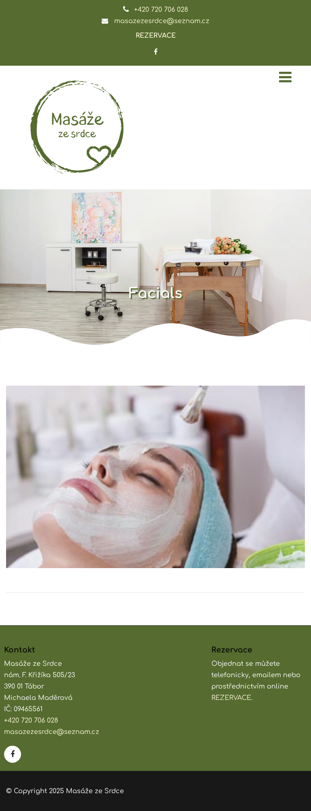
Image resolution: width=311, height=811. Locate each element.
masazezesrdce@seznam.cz (161, 21)
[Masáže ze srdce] (77, 127)
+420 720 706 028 (161, 9)
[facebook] (155, 51)
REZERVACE (156, 35)
